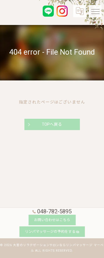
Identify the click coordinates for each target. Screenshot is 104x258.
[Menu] (95, 11)
